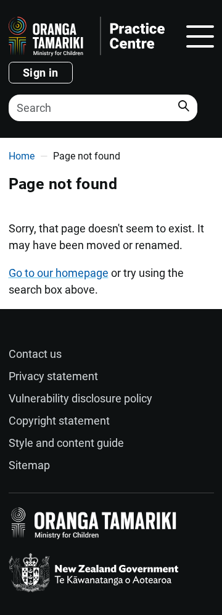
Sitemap (29, 465)
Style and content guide (66, 442)
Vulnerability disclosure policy (80, 398)
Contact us (35, 353)
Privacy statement (53, 376)
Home (22, 156)
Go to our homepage (59, 272)
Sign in (41, 72)
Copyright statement (59, 420)
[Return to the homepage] (87, 36)
